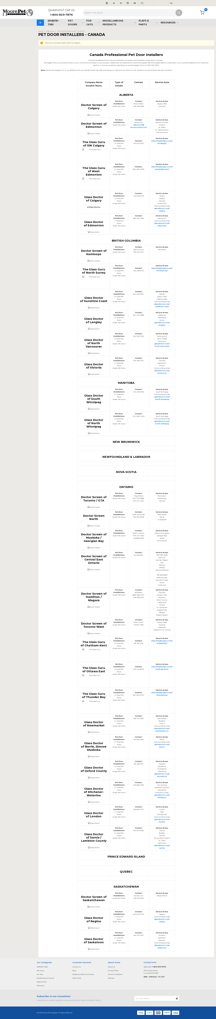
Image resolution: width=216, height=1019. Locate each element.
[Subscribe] (176, 998)
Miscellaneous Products (113, 22)
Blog (74, 970)
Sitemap (111, 978)
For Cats (89, 22)
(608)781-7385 (53, 22)
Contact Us (76, 967)
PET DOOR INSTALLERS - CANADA (71, 31)
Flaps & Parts (144, 22)
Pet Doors (72, 22)
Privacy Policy (113, 970)
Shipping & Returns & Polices (83, 974)
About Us (111, 967)
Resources (168, 22)
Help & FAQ (76, 978)
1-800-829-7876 (61, 14)
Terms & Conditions (115, 974)
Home (40, 31)
